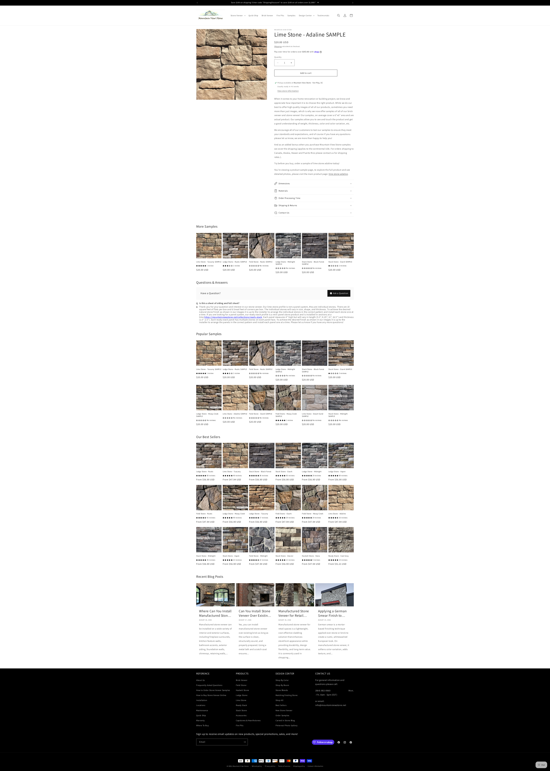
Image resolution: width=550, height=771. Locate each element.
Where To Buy (202, 725)
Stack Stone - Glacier (284, 556)
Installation (201, 700)
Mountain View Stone (241, 766)
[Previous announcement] (197, 2)
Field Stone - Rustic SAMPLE (260, 262)
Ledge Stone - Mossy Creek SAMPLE (207, 415)
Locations (200, 705)
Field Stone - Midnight (258, 556)
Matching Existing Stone (287, 695)
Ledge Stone (241, 695)
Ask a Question (340, 293)
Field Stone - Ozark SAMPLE (260, 414)
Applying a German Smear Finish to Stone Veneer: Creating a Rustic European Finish (332, 613)
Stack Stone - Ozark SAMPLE (340, 262)
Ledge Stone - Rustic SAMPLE (235, 262)
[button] (238, 15)
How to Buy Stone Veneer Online (211, 695)
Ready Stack (241, 705)
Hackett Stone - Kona (311, 556)
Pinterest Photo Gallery (286, 725)
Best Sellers (281, 705)
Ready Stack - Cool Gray (338, 556)
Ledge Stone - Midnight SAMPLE (285, 263)
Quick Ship (201, 715)
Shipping (278, 46)
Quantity (277, 57)
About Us (200, 680)
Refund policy (257, 766)
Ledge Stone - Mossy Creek (234, 514)
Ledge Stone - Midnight (311, 471)
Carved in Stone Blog (285, 720)
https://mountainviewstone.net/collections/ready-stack (233, 317)
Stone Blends (282, 690)
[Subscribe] (244, 742)
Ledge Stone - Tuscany (258, 514)
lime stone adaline (338, 173)
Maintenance (202, 710)
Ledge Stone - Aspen (336, 471)
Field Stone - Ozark (283, 514)
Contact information (315, 766)
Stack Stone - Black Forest (260, 471)
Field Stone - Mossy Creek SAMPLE (286, 415)
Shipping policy (299, 766)
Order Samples (282, 715)
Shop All (279, 700)
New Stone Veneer (284, 710)
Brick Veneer (241, 680)
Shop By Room (282, 685)
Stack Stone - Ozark (284, 471)
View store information (288, 91)
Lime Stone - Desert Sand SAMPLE (312, 415)
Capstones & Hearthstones (248, 720)
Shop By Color (282, 680)
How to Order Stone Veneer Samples (213, 690)
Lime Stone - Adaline (337, 514)
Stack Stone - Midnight (205, 556)
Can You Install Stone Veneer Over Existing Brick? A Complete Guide (254, 613)
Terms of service (284, 766)
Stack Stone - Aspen (231, 556)
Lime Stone (241, 700)
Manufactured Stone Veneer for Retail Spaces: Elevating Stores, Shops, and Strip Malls (293, 613)
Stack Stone (241, 710)
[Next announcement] (353, 2)
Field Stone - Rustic (204, 514)
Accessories (241, 715)
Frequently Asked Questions (209, 685)
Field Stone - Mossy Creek (312, 514)
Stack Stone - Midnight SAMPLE (338, 415)
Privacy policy (270, 766)
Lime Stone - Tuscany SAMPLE (208, 262)
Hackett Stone (242, 690)
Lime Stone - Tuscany (232, 471)
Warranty (200, 720)
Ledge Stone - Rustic (204, 471)
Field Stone (241, 685)
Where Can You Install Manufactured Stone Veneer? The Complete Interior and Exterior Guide (215, 613)
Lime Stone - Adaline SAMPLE (235, 414)
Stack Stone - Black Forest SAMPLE (313, 263)
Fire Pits (239, 725)
